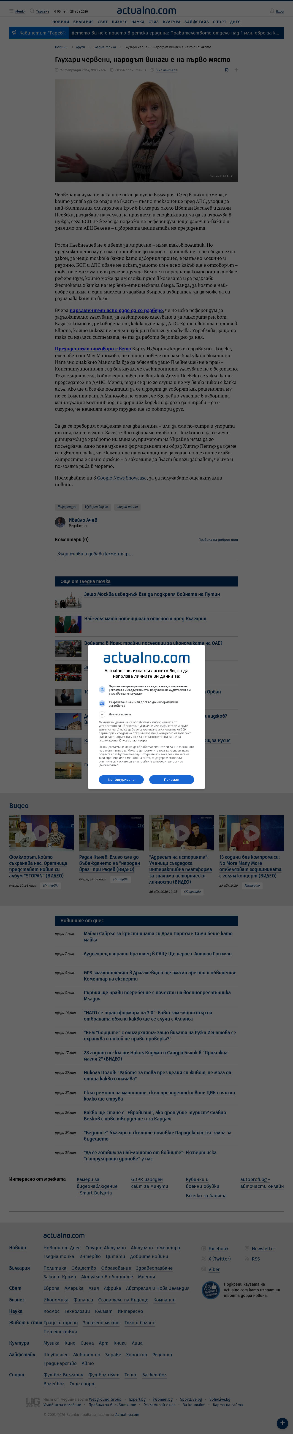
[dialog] (146, 717)
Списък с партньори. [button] (133, 740)
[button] (146, 714)
